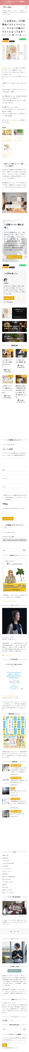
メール (4, 478)
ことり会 (24, 35)
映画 (3, 884)
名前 (3, 470)
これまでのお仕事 (6, 863)
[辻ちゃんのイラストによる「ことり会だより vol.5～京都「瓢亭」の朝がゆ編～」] (7, 147)
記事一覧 (19, 298)
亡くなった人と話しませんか (10, 696)
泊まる (3, 887)
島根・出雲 (5, 879)
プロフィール (5, 871)
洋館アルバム (5, 890)
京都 (3, 874)
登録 (15, 187)
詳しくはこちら (7, 655)
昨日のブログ (6, 68)
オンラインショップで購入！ (9, 601)
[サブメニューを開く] (26, 855)
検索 (24, 550)
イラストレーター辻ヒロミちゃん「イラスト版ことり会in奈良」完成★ (7, 139)
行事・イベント (6, 892)
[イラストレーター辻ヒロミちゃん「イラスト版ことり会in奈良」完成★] (7, 132)
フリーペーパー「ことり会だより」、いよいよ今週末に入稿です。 (18, 138)
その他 (3, 866)
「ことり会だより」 (14, 120)
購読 (5, 1045)
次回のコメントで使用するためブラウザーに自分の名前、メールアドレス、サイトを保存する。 (15, 497)
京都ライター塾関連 (7, 876)
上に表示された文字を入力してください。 (14, 508)
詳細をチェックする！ (14, 257)
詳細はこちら (9, 298)
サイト (4, 487)
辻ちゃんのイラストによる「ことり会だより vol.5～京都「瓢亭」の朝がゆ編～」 (7, 154)
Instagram (10, 302)
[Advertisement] (14, 420)
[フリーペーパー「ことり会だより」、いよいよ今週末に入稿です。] (19, 132)
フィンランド (5, 868)
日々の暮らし (5, 882)
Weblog (4, 858)
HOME (4, 855)
